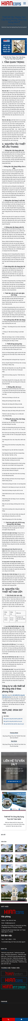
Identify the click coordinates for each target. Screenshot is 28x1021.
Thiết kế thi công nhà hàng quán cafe (16, 956)
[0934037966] (8, 1019)
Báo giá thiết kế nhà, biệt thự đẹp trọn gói (14, 724)
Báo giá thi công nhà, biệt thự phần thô (13, 718)
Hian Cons (4, 695)
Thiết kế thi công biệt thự (11, 954)
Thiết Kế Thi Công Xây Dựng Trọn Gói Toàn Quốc (14, 818)
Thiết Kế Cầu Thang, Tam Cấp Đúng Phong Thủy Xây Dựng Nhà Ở (14, 58)
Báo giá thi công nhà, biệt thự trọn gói (13, 721)
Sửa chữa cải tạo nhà (6, 958)
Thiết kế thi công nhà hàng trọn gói (14, 960)
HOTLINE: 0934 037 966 (13, 781)
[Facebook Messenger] (21, 1019)
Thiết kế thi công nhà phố (7, 952)
